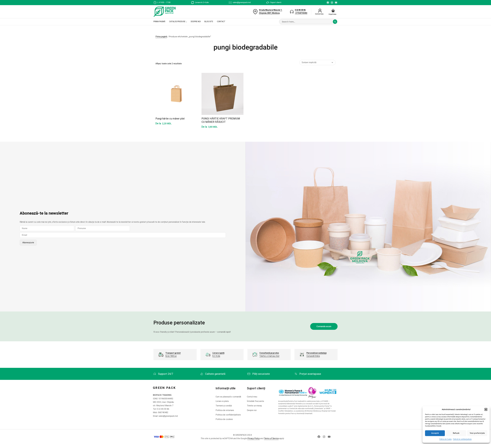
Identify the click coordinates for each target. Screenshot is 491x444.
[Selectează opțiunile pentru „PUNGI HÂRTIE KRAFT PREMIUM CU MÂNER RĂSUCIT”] (238, 89)
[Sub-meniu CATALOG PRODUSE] (186, 21)
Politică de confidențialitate (462, 439)
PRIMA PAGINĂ (159, 21)
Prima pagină (161, 36)
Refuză (456, 433)
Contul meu (319, 14)
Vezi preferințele (477, 433)
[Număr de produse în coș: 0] (333, 10)
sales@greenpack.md (242, 2)
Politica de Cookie (445, 439)
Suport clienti (275, 2)
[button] (486, 409)
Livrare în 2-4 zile (202, 2)
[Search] (335, 21)
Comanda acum (323, 326)
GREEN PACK (164, 388)
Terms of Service (271, 438)
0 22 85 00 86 (300, 10)
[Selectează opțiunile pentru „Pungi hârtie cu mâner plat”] (192, 89)
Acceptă (435, 433)
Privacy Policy (253, 438)
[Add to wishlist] (192, 77)
